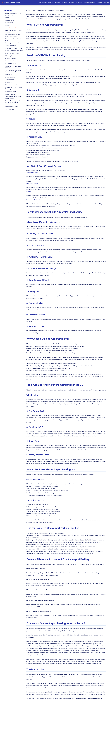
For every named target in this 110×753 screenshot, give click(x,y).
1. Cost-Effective (9, 20)
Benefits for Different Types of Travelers (13, 31)
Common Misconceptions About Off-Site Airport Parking (13, 101)
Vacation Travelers (32, 172)
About (99, 2)
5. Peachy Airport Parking (12, 84)
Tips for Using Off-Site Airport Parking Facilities (13, 97)
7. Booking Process (10, 56)
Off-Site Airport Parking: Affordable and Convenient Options (48, 10)
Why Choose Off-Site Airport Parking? (13, 66)
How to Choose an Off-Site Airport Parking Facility (12, 35)
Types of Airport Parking (44, 2)
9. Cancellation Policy (11, 61)
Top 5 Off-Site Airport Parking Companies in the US (13, 71)
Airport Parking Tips (90, 2)
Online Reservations (10, 91)
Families (28, 191)
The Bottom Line (9, 109)
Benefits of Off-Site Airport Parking (12, 16)
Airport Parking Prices (61, 2)
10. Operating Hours (10, 63)
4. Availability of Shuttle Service (13, 48)
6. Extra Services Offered (12, 53)
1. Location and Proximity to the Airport (13, 39)
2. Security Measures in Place (13, 43)
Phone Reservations (10, 94)
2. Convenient (9, 22)
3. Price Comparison (10, 45)
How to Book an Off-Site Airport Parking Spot (13, 88)
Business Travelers (32, 183)
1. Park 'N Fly (8, 74)
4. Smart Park (8, 82)
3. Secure (7, 25)
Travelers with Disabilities (34, 200)
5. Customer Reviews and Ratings (14, 50)
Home (28, 10)
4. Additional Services (11, 28)
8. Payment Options (10, 58)
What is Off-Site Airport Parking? (13, 13)
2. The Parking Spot (10, 77)
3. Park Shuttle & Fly (10, 79)
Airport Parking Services (75, 2)
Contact (106, 2)
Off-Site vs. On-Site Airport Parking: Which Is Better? (12, 105)
